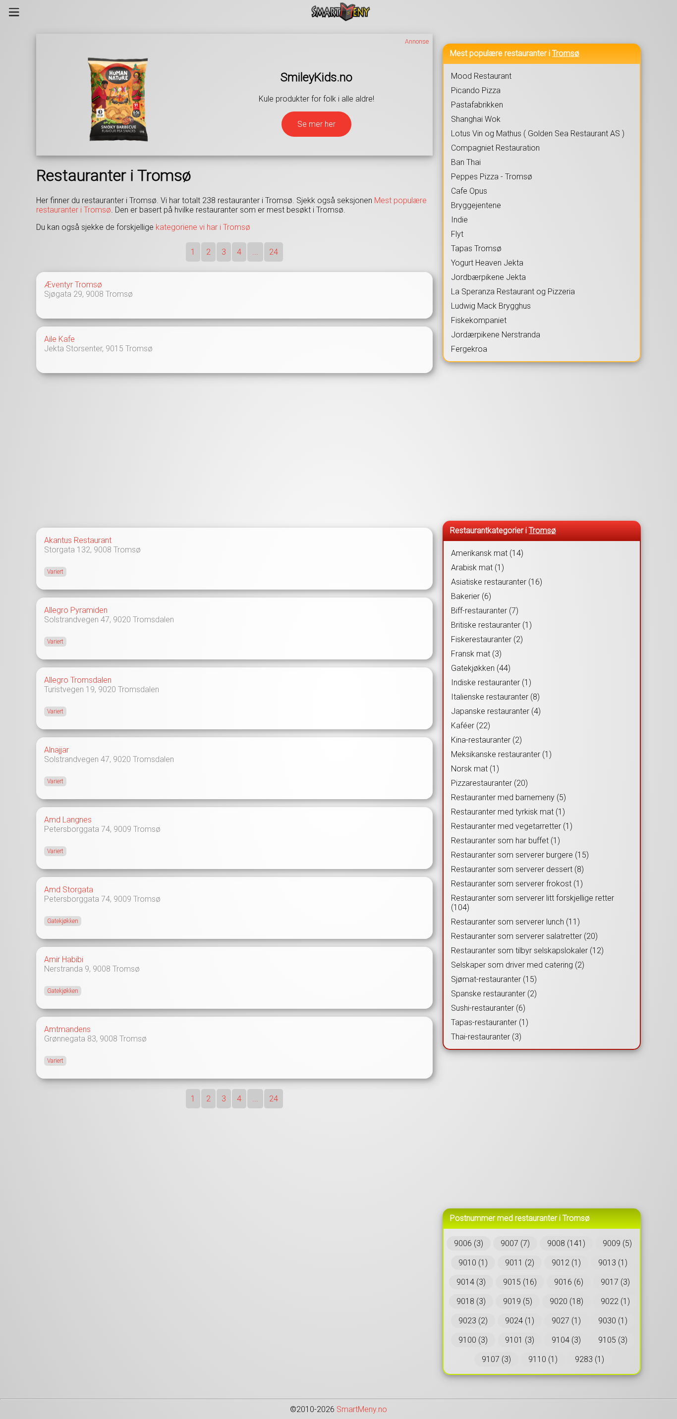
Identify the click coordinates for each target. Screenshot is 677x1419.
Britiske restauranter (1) (491, 625)
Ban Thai (466, 162)
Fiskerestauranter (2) (487, 639)
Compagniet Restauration (495, 148)
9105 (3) (612, 1340)
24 (273, 252)
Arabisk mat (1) (477, 567)
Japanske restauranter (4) (496, 711)
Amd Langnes (68, 819)
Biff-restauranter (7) (484, 610)
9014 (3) (471, 1282)
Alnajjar (56, 750)
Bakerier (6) (471, 596)
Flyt (457, 234)
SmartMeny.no (362, 1409)
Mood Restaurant (481, 76)
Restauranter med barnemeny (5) (508, 797)
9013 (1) (612, 1262)
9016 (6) (568, 1282)
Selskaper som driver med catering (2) (517, 965)
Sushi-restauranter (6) (488, 1008)
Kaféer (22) (470, 725)
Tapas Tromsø (476, 248)
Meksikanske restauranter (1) (501, 754)
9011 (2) (519, 1262)
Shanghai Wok (476, 119)
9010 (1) (473, 1262)
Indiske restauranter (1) (491, 682)
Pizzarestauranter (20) (489, 783)
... (255, 252)
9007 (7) (515, 1243)
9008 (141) (566, 1243)
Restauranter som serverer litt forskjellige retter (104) (532, 902)
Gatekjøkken (62, 921)
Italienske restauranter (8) (495, 697)
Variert (55, 571)
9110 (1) (543, 1359)
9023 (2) (473, 1320)
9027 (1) (566, 1320)
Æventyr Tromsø (73, 284)
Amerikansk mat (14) (487, 553)
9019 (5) (517, 1301)
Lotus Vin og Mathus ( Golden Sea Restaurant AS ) (537, 133)
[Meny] (14, 12)
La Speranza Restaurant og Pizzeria (513, 291)
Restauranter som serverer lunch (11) (515, 922)
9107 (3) (496, 1359)
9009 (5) (617, 1243)
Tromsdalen (153, 619)
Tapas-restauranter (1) (489, 1022)
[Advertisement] (234, 450)
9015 (114, 348)
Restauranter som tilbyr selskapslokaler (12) (527, 950)
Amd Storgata (68, 889)
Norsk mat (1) (475, 768)
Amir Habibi (63, 959)
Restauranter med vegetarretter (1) (511, 826)
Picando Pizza (476, 90)
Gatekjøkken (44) (480, 668)
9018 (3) (471, 1301)
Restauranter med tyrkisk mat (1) (508, 812)
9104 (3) (566, 1340)
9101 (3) (519, 1340)
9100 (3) (473, 1340)
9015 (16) (520, 1282)
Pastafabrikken (477, 104)
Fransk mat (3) (476, 653)
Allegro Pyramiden (76, 610)
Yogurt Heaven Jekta (487, 263)
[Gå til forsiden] (340, 12)
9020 (122, 619)
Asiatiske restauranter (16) (496, 582)
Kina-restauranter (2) (486, 740)
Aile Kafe (59, 339)
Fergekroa (469, 349)
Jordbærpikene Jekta (488, 277)
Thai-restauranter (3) (486, 1036)
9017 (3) (615, 1282)
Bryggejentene (476, 205)
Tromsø (119, 294)
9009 (122, 829)
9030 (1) (612, 1320)
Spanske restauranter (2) (494, 993)
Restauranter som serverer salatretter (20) (524, 936)
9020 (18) (566, 1301)
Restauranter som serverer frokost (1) (517, 883)
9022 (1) (615, 1301)
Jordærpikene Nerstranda (495, 334)
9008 (95, 294)
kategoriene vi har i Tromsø (203, 227)
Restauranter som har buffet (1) (505, 840)
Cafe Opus (469, 191)
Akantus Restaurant (78, 540)
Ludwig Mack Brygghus (491, 306)
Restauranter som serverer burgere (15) (520, 855)
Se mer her (316, 124)
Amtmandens (67, 1029)
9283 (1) (589, 1359)
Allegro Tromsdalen (78, 680)
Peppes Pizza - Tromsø (491, 176)
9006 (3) (468, 1243)
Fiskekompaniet (479, 320)
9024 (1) (519, 1320)
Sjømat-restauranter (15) (494, 979)
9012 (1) (566, 1262)
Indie (459, 219)
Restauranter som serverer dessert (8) (517, 869)
